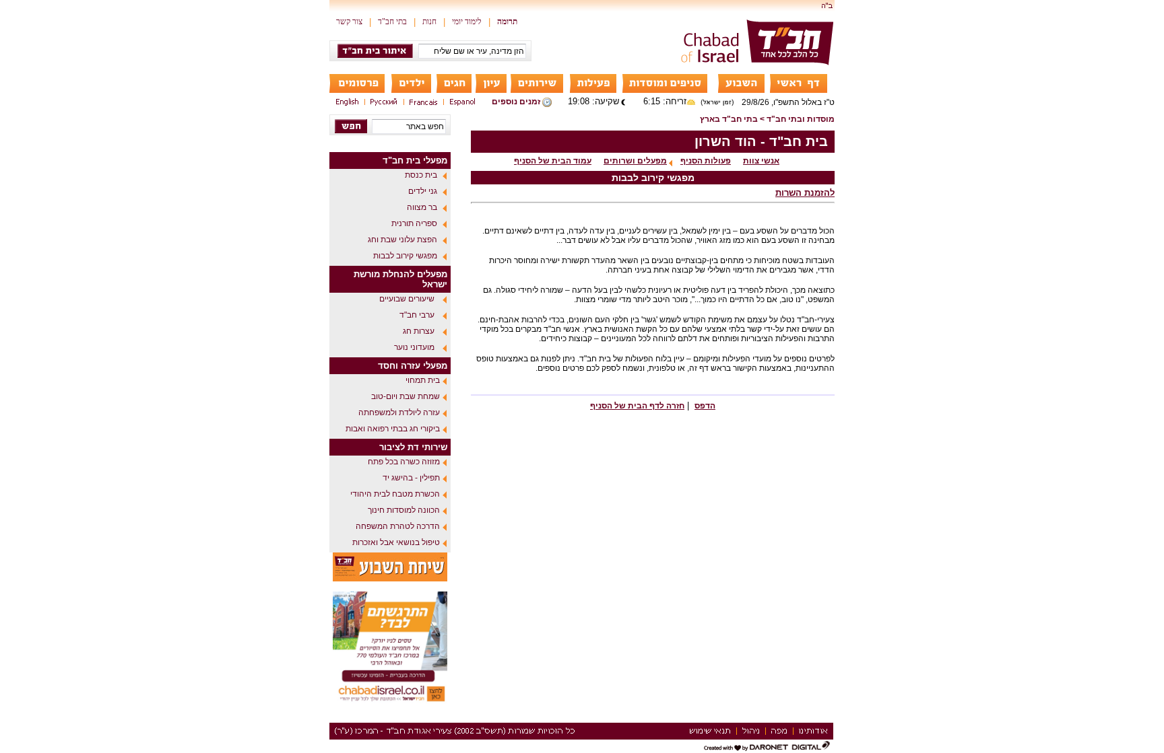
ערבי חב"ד (416, 315)
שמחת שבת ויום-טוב (405, 396)
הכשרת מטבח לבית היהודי (395, 494)
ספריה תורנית (414, 223)
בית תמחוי (423, 380)
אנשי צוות (761, 161)
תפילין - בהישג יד (411, 477)
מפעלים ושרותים (635, 161)
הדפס (704, 405)
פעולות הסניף (705, 161)
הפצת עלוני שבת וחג (402, 239)
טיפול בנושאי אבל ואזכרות (396, 542)
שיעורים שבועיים (406, 298)
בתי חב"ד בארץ (729, 119)
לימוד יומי (467, 21)
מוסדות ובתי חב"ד (801, 119)
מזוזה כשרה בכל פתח (404, 461)
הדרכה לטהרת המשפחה (398, 526)
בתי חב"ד (392, 21)
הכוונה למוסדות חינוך (404, 510)
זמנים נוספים (516, 101)
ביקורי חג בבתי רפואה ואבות (393, 428)
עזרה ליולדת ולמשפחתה (399, 412)
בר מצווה (422, 207)
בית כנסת (421, 175)
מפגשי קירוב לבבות (405, 255)
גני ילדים (422, 191)
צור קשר (349, 21)
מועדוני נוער (414, 347)
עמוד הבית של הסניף (552, 161)
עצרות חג (418, 331)
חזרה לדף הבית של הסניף (637, 405)
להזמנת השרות (805, 193)
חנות (429, 21)
